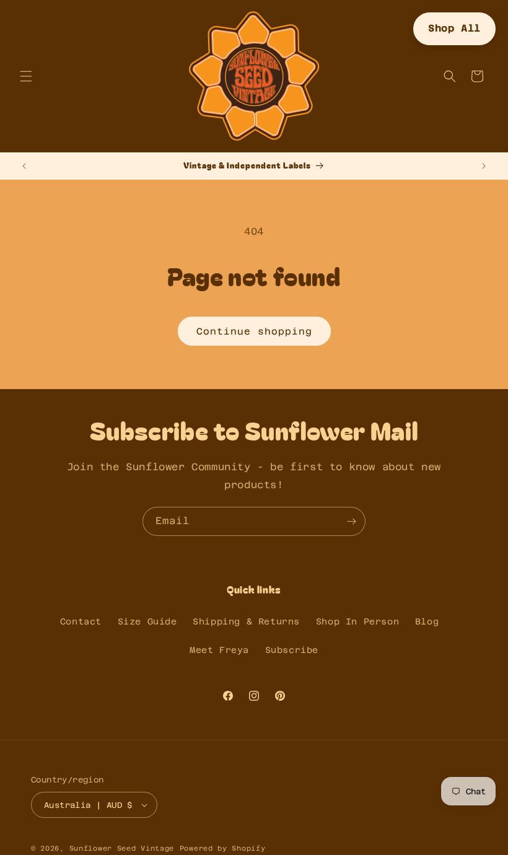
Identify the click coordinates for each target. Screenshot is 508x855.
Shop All (454, 28)
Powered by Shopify (223, 848)
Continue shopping (254, 331)
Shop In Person (357, 621)
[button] (26, 76)
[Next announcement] (483, 166)
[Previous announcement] (24, 166)
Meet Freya (219, 650)
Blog (427, 621)
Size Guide (147, 621)
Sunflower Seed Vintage (121, 848)
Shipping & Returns (246, 621)
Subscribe (291, 650)
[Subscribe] (351, 521)
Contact (81, 621)
